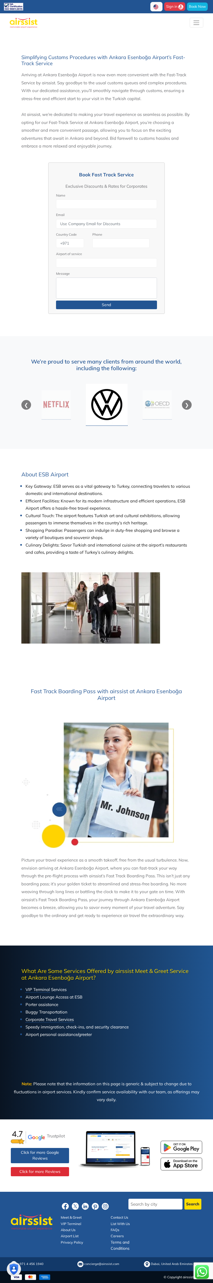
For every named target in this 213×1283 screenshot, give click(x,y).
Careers (117, 1236)
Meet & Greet (71, 1217)
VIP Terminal (71, 1223)
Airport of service (69, 254)
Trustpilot (56, 1135)
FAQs (115, 1230)
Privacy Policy (72, 1242)
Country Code (66, 234)
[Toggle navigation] (196, 22)
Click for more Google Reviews (40, 1155)
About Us (68, 1230)
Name (60, 195)
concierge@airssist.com (101, 1264)
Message (63, 273)
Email (60, 215)
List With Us (120, 1223)
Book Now (197, 6)
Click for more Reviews (39, 1171)
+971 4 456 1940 (31, 1264)
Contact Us (119, 1217)
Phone (97, 234)
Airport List (69, 1236)
